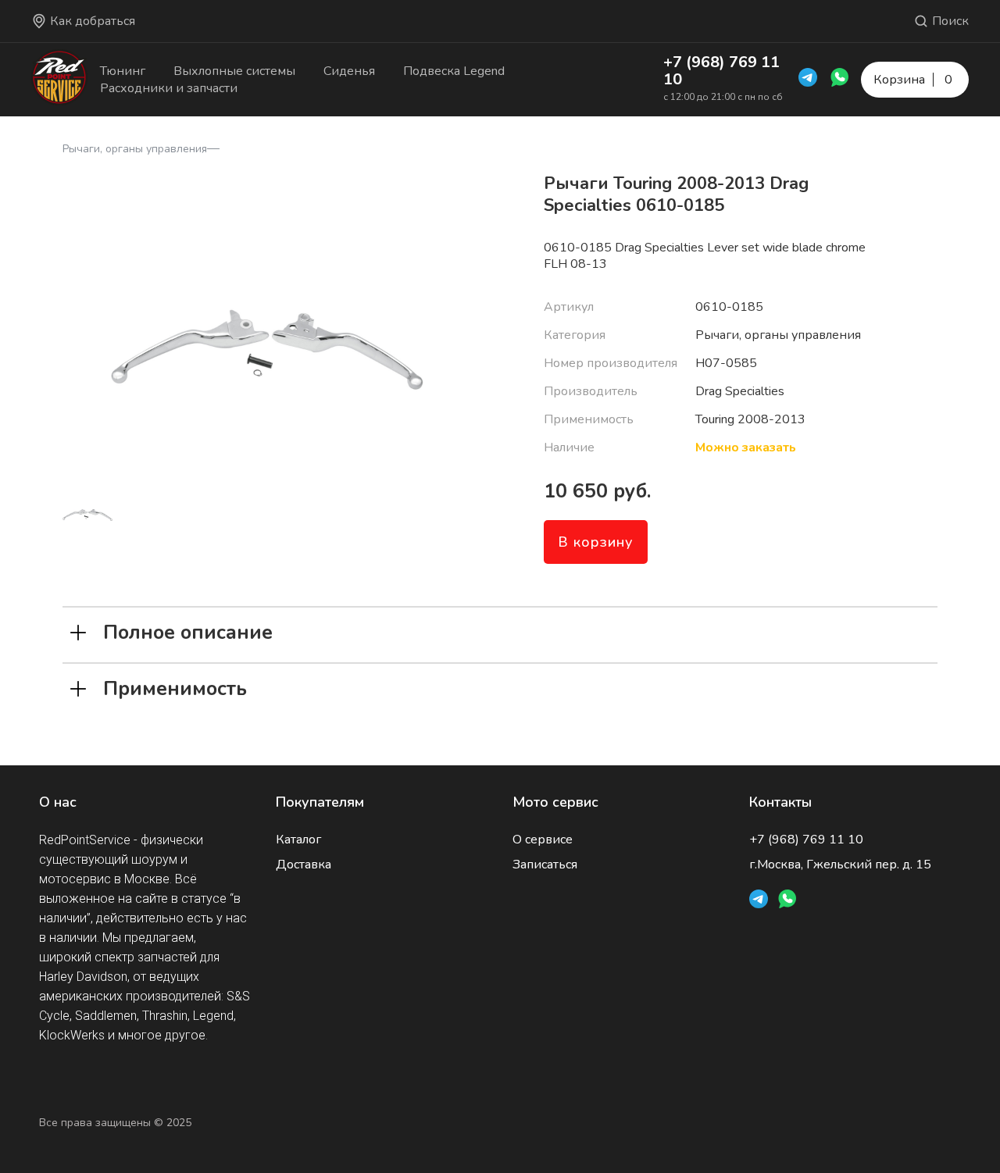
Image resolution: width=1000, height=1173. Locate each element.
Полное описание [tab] (188, 631)
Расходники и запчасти (169, 88)
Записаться (544, 864)
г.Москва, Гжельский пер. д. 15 (840, 864)
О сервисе (542, 839)
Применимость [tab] (175, 687)
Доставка (303, 864)
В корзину (596, 542)
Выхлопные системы (234, 71)
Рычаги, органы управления (134, 148)
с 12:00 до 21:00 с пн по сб (723, 97)
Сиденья (349, 71)
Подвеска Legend (454, 71)
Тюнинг (122, 71)
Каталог (298, 839)
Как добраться (92, 21)
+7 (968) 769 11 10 (721, 71)
